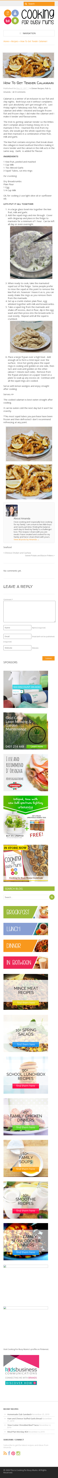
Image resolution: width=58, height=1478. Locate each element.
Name (38, 628)
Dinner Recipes (38, 88)
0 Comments (20, 92)
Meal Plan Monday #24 (17, 1431)
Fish (46, 88)
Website (35, 648)
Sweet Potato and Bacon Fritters (39, 555)
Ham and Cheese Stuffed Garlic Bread (24, 1418)
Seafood (7, 547)
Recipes (14, 41)
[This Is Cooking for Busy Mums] (29, 23)
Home (6, 41)
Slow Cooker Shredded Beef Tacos (23, 1425)
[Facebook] (9, 1453)
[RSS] (5, 1453)
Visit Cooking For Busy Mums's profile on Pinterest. (26, 1349)
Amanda (7, 92)
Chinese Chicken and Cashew (17, 553)
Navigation (29, 33)
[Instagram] (18, 1453)
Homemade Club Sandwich (19, 1414)
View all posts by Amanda (26, 539)
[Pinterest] (13, 1453)
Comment (8, 599)
